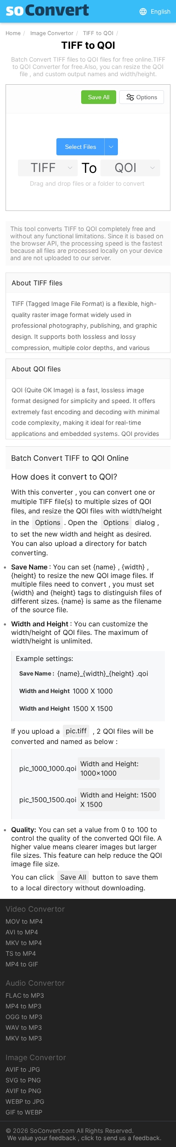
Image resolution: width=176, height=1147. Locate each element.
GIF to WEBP (24, 1112)
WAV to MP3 (24, 1027)
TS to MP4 (21, 953)
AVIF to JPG (23, 1069)
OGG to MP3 (24, 1016)
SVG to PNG (23, 1080)
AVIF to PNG (23, 1090)
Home (13, 33)
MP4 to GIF (22, 964)
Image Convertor (51, 33)
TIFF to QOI (98, 33)
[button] (154, 11)
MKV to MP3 (24, 1038)
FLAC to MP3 (25, 995)
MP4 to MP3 (23, 1006)
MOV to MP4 (24, 921)
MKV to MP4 (24, 942)
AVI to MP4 (22, 932)
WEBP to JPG (25, 1101)
